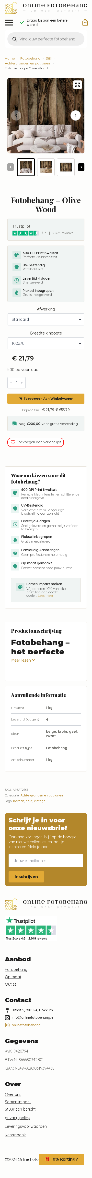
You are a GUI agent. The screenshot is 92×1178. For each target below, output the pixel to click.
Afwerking (46, 309)
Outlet (10, 984)
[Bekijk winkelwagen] (85, 22)
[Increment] (21, 383)
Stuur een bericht (20, 1109)
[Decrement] (11, 383)
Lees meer (45, 595)
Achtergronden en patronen (27, 63)
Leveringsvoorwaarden (26, 1126)
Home (10, 58)
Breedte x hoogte (46, 333)
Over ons (13, 1094)
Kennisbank (15, 1134)
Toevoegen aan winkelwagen (48, 398)
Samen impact (18, 1101)
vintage (39, 801)
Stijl (49, 58)
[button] (75, 115)
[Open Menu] (9, 22)
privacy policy (17, 1117)
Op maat (13, 976)
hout (29, 801)
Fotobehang (30, 58)
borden (18, 801)
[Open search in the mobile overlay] (46, 39)
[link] (25, 233)
